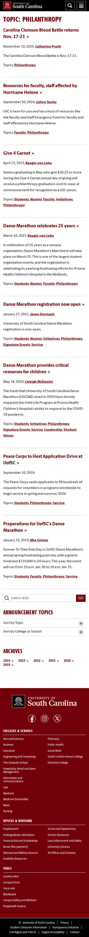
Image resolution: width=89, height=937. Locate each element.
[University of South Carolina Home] (22, 5)
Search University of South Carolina (70, 5)
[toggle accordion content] (81, 623)
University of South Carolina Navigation (81, 5)
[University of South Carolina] (44, 701)
